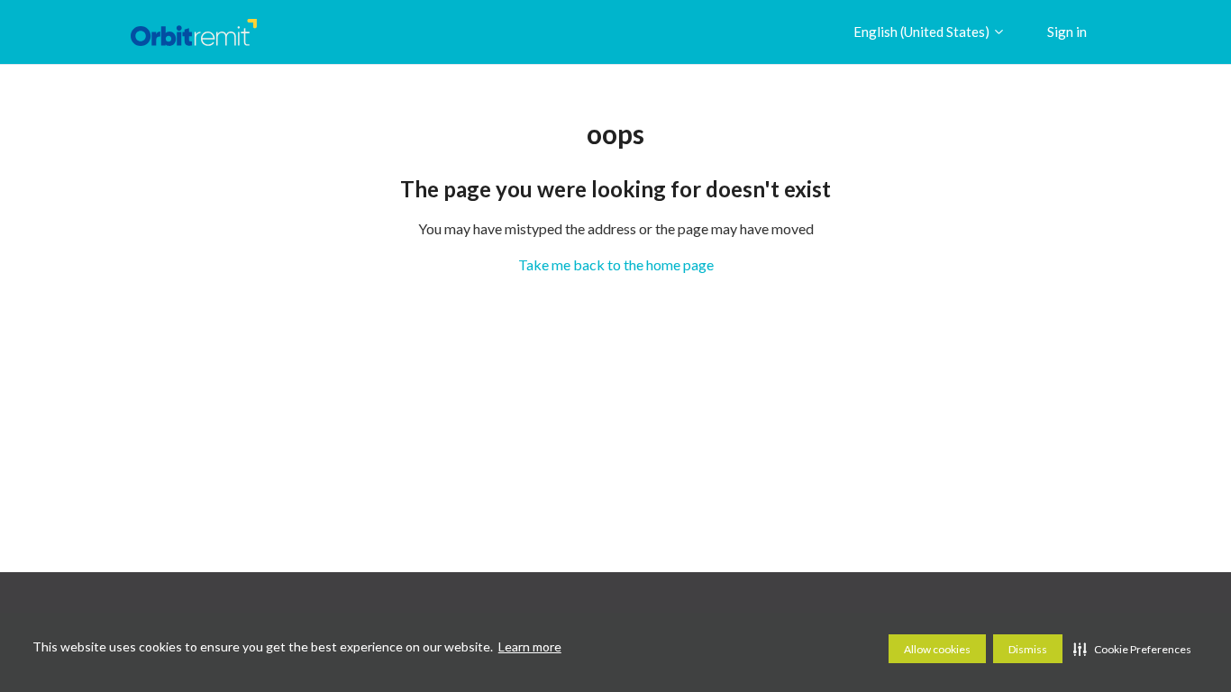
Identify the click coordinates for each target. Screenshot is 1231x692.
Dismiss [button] (1027, 649)
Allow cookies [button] (937, 649)
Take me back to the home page (616, 264)
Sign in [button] (1067, 31)
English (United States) (922, 31)
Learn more (529, 646)
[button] (1132, 648)
